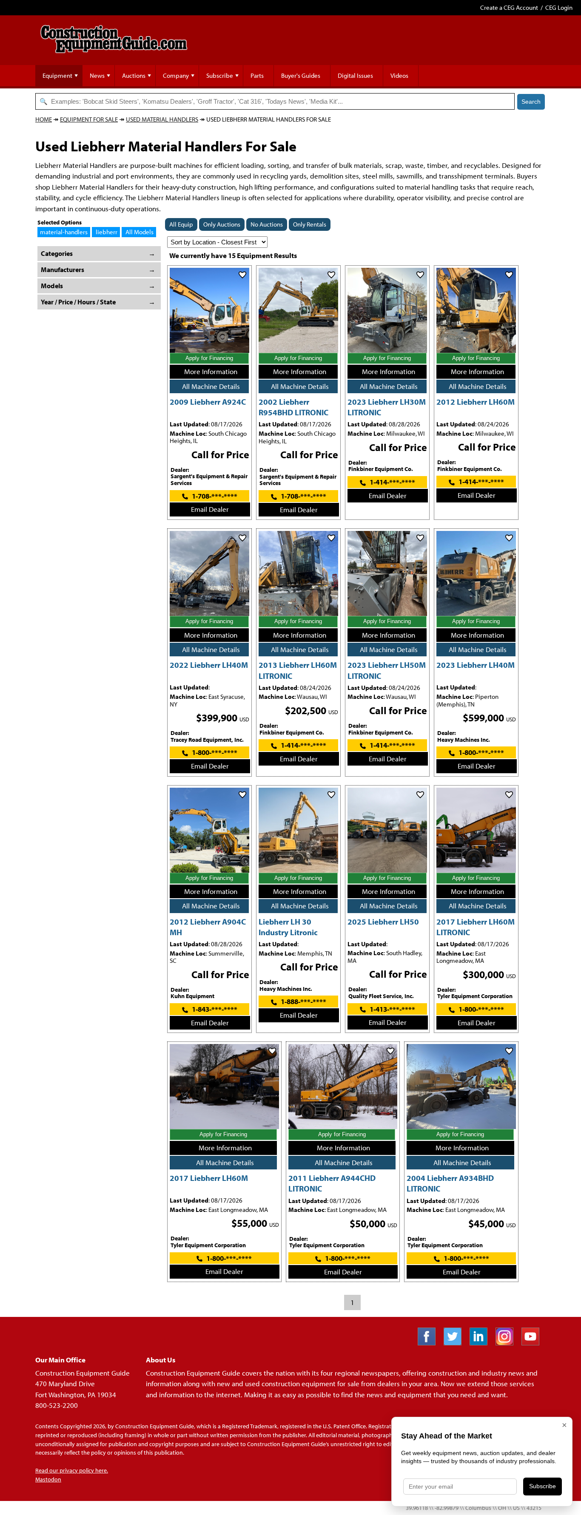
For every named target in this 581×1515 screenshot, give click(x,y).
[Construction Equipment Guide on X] (456, 1342)
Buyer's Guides (300, 75)
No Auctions (267, 224)
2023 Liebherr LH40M (475, 664)
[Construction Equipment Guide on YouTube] (533, 1342)
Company (176, 75)
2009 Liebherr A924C (208, 401)
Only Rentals (309, 224)
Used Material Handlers (162, 119)
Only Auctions (221, 224)
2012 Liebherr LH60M (475, 401)
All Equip (181, 224)
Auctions (133, 75)
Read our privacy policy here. (71, 1470)
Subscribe (219, 75)
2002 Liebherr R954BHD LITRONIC (293, 406)
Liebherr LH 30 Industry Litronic (288, 926)
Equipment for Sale (89, 119)
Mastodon (48, 1479)
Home (43, 119)
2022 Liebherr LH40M (209, 664)
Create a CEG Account (509, 7)
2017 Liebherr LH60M (209, 1177)
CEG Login (558, 7)
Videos (399, 75)
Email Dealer (210, 509)
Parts (257, 75)
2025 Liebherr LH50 (383, 921)
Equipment (57, 75)
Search (531, 101)
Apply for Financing (209, 358)
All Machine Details (211, 386)
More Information (210, 371)
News (97, 75)
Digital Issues (355, 75)
